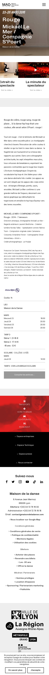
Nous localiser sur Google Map (25, 520)
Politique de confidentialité (25, 535)
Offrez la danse (25, 566)
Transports (24, 404)
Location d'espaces (25, 582)
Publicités (25, 589)
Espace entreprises (25, 436)
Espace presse (25, 454)
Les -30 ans (25, 562)
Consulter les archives (23, 375)
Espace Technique (25, 445)
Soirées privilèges (25, 578)
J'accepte (35, 670)
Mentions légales (25, 539)
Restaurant (24, 427)
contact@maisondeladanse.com (28, 515)
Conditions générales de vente (25, 531)
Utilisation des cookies (25, 543)
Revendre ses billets (25, 559)
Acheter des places (25, 555)
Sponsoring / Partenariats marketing (25, 586)
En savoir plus (15, 670)
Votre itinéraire (24, 412)
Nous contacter (25, 463)
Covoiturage (24, 419)
